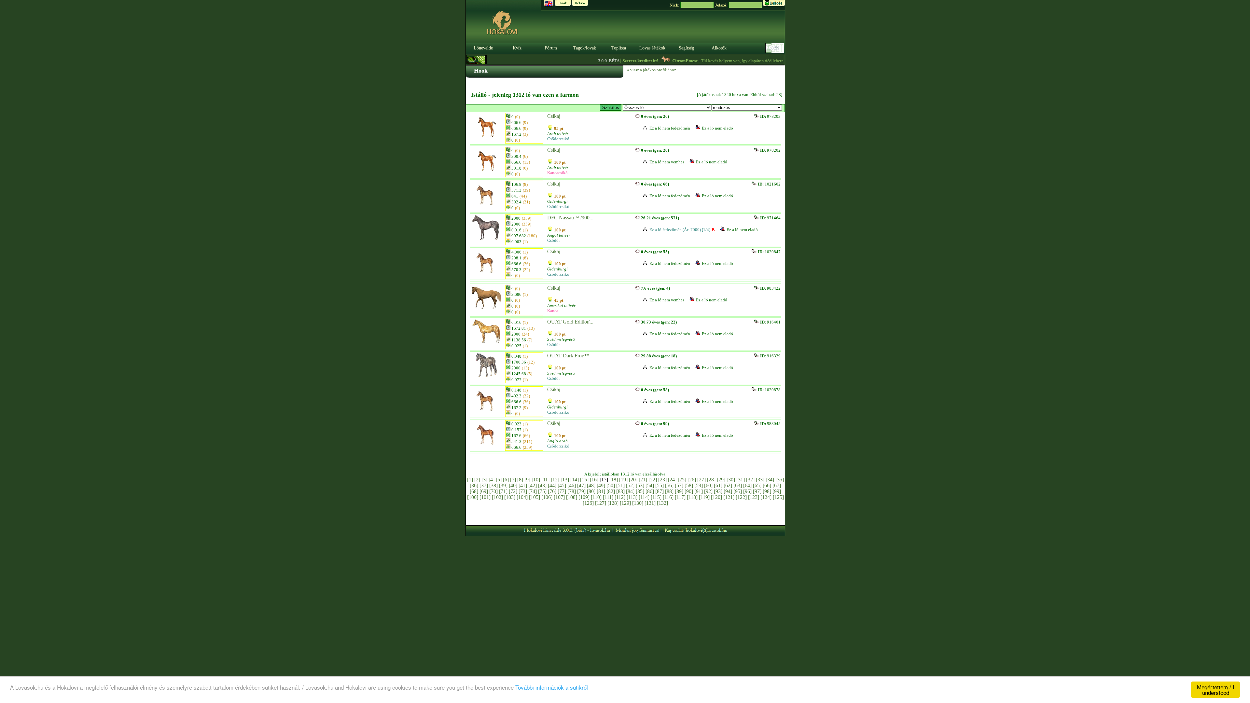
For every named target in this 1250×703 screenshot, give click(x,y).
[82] (610, 491)
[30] (731, 479)
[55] (659, 485)
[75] (542, 491)
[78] (571, 491)
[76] (552, 491)
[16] (594, 479)
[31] (740, 479)
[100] (472, 497)
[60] (708, 485)
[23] (662, 479)
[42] (532, 485)
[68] (474, 491)
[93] (718, 491)
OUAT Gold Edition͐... (570, 321)
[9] (527, 479)
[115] (656, 497)
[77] (562, 491)
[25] (682, 479)
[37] (483, 485)
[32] (750, 479)
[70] (493, 491)
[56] (669, 485)
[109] (584, 497)
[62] (728, 485)
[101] (485, 497)
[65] (757, 485)
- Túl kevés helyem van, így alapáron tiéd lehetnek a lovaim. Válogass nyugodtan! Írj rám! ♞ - (756, 60)
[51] (620, 485)
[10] (536, 479)
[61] (718, 485)
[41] (523, 485)
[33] (760, 479)
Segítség (686, 48)
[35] (779, 479)
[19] (623, 479)
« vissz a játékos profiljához (651, 69)
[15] (584, 479)
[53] (640, 485)
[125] (778, 497)
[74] (532, 491)
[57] (679, 485)
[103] (509, 497)
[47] (581, 485)
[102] (497, 497)
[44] (552, 485)
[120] (716, 497)
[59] (698, 485)
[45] (562, 485)
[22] (652, 479)
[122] (741, 497)
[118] (692, 497)
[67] (776, 485)
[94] (728, 491)
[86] (650, 491)
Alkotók (719, 48)
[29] (721, 479)
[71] (503, 491)
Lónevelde (483, 48)
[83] (620, 491)
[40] (513, 485)
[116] (668, 497)
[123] (753, 497)
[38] (493, 485)
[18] (613, 479)
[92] (708, 491)
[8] (520, 479)
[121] (728, 497)
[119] (704, 497)
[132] (662, 503)
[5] (499, 479)
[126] (588, 503)
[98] (767, 491)
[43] (542, 485)
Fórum (551, 48)
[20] (633, 479)
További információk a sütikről (551, 687)
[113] (632, 497)
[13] (565, 479)
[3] (484, 479)
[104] (522, 497)
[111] (608, 497)
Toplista (618, 48)
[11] (545, 479)
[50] (610, 485)
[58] (689, 485)
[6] (506, 479)
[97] (757, 491)
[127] (600, 503)
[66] (767, 485)
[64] (747, 485)
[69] (483, 491)
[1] (470, 479)
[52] (630, 485)
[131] (650, 503)
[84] (630, 491)
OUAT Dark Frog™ (568, 355)
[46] (571, 485)
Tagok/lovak (584, 48)
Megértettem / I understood (1215, 689)
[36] (474, 485)
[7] (513, 479)
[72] (513, 491)
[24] (672, 479)
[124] (765, 497)
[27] (701, 479)
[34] (770, 479)
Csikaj (553, 116)
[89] (679, 491)
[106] (546, 497)
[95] (737, 491)
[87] (659, 491)
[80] (591, 491)
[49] (601, 485)
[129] (625, 503)
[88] (669, 491)
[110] (596, 497)
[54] (650, 485)
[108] (571, 497)
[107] (559, 497)
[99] (776, 491)
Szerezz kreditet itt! (622, 60)
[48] (591, 485)
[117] (680, 497)
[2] (477, 479)
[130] (637, 503)
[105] (534, 497)
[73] (523, 491)
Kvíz (517, 48)
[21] (643, 479)
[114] (644, 497)
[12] (555, 479)
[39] (503, 485)
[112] (620, 497)
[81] (601, 491)
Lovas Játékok (652, 48)
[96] (747, 491)
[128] (612, 503)
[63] (737, 485)
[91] (698, 491)
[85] (640, 491)
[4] (491, 479)
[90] (689, 491)
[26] (692, 479)
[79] (581, 491)
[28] (711, 479)
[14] (574, 479)
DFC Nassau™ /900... (570, 217)
